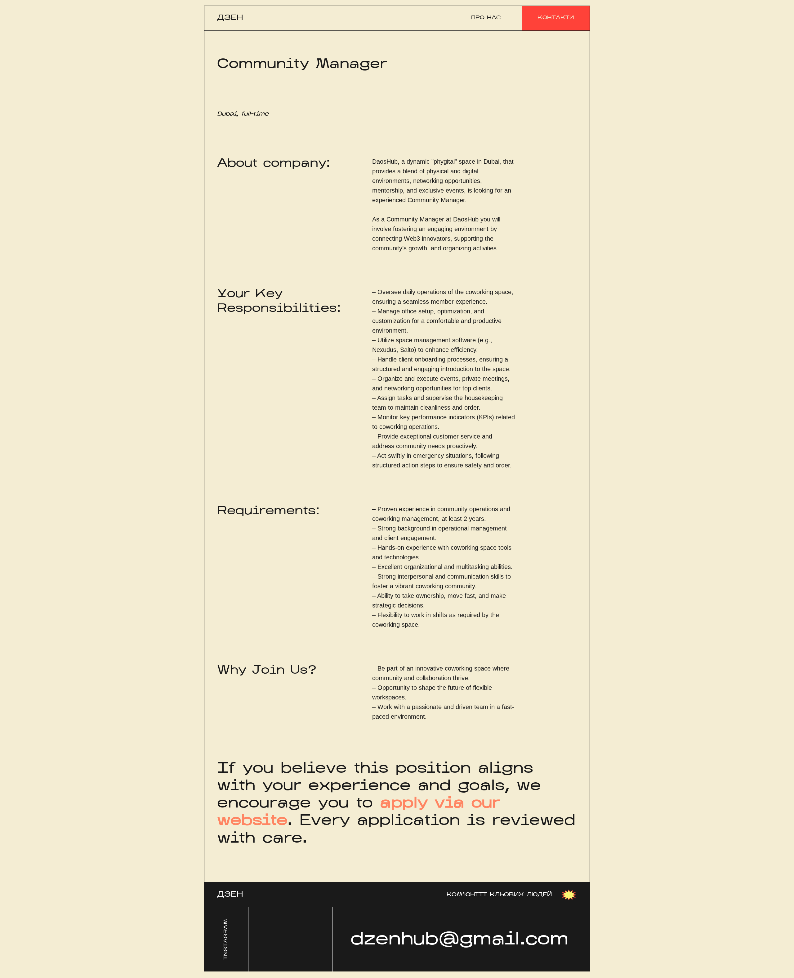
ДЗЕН (230, 18)
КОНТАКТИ (556, 17)
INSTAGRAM (226, 939)
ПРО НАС (486, 17)
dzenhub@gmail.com (459, 940)
